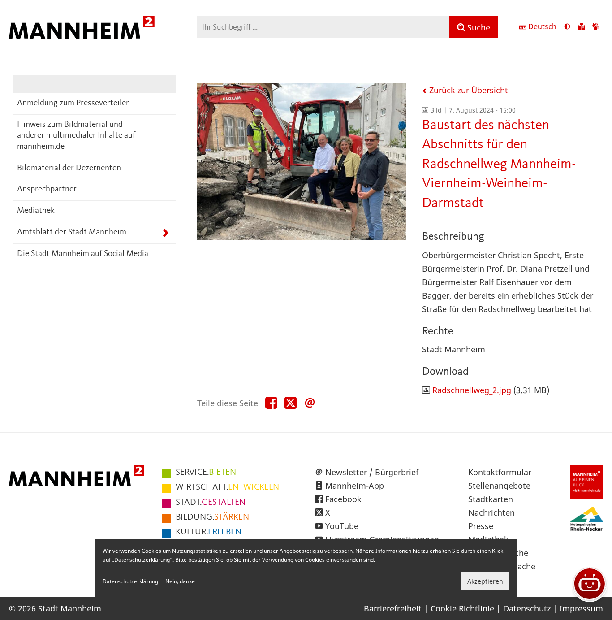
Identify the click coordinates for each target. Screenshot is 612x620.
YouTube (341, 525)
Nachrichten (491, 512)
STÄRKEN (212, 517)
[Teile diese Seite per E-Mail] (310, 403)
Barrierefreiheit (393, 608)
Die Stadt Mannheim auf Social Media (82, 254)
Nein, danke (180, 581)
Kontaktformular (499, 472)
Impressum (581, 608)
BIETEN (206, 472)
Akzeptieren (485, 581)
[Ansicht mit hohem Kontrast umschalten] (567, 27)
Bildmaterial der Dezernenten (69, 168)
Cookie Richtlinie (462, 608)
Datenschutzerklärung (130, 581)
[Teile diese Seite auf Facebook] (271, 403)
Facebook (343, 499)
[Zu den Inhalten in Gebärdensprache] (595, 27)
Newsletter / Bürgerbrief (371, 472)
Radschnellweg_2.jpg (471, 390)
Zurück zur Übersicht (467, 90)
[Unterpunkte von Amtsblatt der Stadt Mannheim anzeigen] (165, 232)
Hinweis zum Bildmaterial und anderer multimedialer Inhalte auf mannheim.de (76, 136)
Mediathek (36, 211)
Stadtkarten (490, 499)
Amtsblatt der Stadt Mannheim (71, 232)
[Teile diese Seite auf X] (290, 403)
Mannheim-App (354, 485)
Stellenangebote (499, 485)
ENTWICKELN (227, 487)
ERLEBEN (208, 532)
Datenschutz (527, 608)
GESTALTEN (211, 502)
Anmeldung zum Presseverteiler (73, 103)
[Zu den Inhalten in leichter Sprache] (581, 27)
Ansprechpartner (47, 189)
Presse (480, 525)
